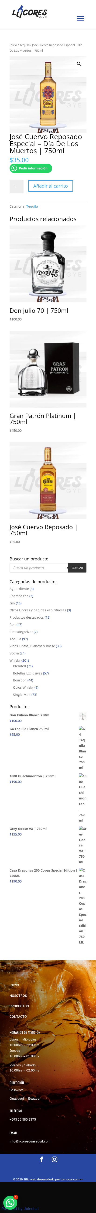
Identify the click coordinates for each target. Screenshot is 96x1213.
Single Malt (22, 694)
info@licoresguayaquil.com (30, 1141)
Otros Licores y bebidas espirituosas (38, 610)
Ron (13, 624)
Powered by (20, 1208)
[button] (79, 64)
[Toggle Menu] (80, 18)
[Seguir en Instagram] (54, 1159)
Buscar (77, 568)
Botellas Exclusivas (27, 673)
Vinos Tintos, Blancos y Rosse (32, 646)
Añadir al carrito (50, 186)
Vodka (14, 653)
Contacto (18, 1016)
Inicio (13, 45)
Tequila (25, 45)
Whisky (15, 660)
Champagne (19, 596)
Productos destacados (27, 617)
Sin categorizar (21, 632)
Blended (19, 666)
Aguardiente (19, 588)
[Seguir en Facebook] (41, 1159)
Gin (12, 603)
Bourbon (20, 680)
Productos (19, 1006)
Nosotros (18, 995)
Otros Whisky (23, 687)
